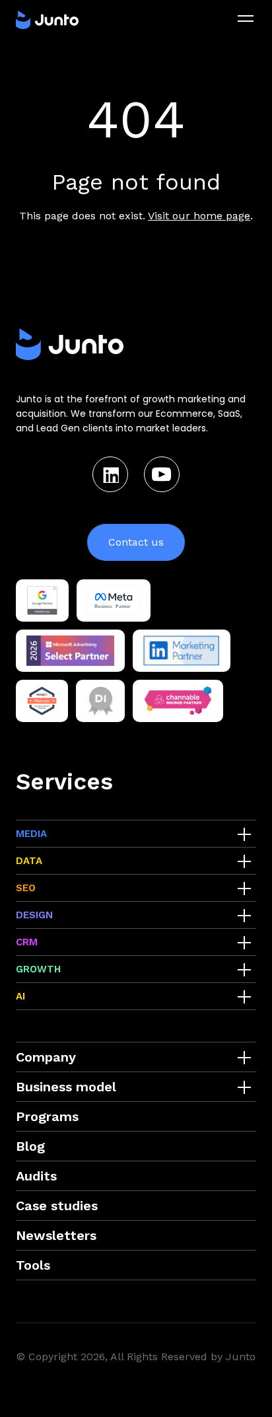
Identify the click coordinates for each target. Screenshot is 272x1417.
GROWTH (38, 969)
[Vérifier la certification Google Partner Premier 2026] (42, 600)
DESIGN (34, 915)
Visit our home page (199, 215)
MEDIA (31, 833)
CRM (27, 942)
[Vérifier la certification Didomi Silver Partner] (100, 701)
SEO (26, 888)
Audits (36, 1175)
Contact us (136, 542)
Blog (30, 1146)
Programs (47, 1116)
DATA (29, 860)
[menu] (245, 18)
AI (20, 996)
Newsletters (56, 1235)
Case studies (57, 1205)
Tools (33, 1265)
